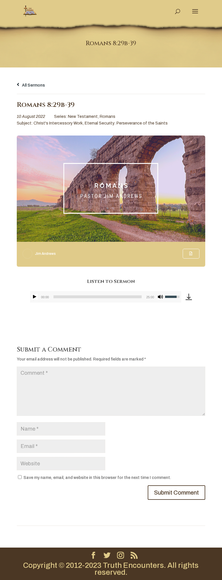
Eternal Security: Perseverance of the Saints (126, 123)
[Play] (35, 297)
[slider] (97, 296)
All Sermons (33, 85)
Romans (107, 116)
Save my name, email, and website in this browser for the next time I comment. (97, 477)
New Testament (83, 116)
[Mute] (160, 297)
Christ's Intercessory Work (58, 123)
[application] (105, 297)
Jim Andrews (45, 254)
